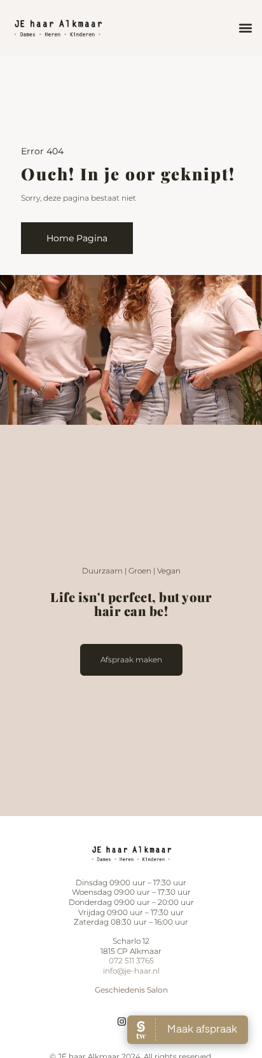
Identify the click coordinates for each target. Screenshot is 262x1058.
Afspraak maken (131, 659)
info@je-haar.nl (131, 970)
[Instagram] (122, 1021)
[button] (245, 27)
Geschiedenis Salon (131, 989)
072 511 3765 (131, 960)
